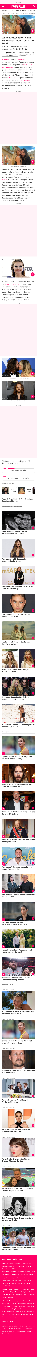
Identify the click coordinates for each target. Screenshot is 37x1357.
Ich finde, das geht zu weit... (18, 478)
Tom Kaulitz (22, 60)
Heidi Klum (6, 60)
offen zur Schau (25, 80)
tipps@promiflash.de (10, 501)
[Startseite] (18, 6)
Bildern (4, 180)
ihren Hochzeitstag (12, 284)
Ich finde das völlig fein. (17, 470)
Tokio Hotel (12, 78)
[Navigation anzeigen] (3, 6)
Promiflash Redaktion (22, 46)
